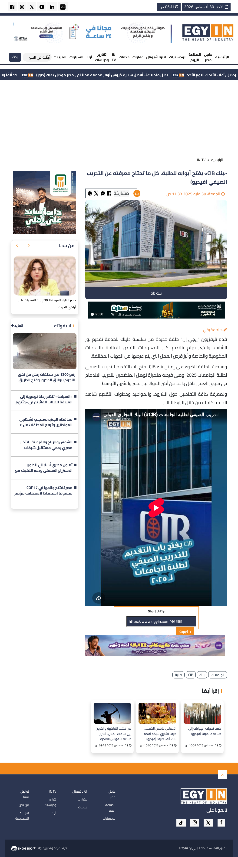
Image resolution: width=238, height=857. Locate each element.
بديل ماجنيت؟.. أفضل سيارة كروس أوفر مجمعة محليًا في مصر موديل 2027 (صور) (146, 74)
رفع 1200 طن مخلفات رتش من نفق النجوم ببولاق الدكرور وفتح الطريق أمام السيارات (46, 377)
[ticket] (181, 823)
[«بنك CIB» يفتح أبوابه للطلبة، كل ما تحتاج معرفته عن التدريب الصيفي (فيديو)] (103, 193)
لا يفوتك (62, 325)
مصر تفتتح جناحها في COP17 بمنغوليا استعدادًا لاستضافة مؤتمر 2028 (43, 490)
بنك (202, 674)
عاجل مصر (208, 57)
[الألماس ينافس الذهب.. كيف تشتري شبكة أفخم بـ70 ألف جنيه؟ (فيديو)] (157, 713)
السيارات (76, 57)
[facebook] (12, 6)
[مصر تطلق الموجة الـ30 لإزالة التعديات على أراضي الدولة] (44, 276)
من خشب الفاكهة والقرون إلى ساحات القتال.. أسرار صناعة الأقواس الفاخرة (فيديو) (113, 733)
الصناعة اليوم (194, 57)
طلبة (178, 674)
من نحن (24, 805)
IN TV (114, 57)
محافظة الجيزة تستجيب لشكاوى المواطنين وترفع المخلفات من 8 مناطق (46, 422)
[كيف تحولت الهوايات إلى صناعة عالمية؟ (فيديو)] (202, 713)
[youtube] (42, 6)
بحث (15, 57)
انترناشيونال (156, 57)
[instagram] (22, 6)
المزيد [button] (61, 57)
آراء (89, 57)
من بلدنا (67, 245)
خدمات (124, 57)
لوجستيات (177, 57)
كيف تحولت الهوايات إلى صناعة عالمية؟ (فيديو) (204, 731)
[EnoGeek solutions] (22, 847)
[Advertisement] (119, 119)
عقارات (137, 57)
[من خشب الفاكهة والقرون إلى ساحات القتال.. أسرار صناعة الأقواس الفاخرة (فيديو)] (112, 713)
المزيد (18, 325)
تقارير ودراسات (102, 57)
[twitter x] (32, 6)
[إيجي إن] (208, 32)
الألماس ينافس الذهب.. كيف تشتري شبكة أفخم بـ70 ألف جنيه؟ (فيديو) (160, 733)
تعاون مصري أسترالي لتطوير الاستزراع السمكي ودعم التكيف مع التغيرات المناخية (44, 468)
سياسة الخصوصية (22, 815)
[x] (208, 823)
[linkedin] (52, 6)
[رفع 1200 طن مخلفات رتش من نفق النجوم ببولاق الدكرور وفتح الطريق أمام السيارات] (44, 351)
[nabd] (63, 6)
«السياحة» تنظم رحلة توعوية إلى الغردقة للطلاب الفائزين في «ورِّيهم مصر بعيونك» (44, 399)
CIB (190, 674)
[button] (28, 245)
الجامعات (218, 674)
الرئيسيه (217, 159)
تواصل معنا (24, 794)
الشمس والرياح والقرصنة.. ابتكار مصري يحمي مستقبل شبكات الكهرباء (46, 445)
